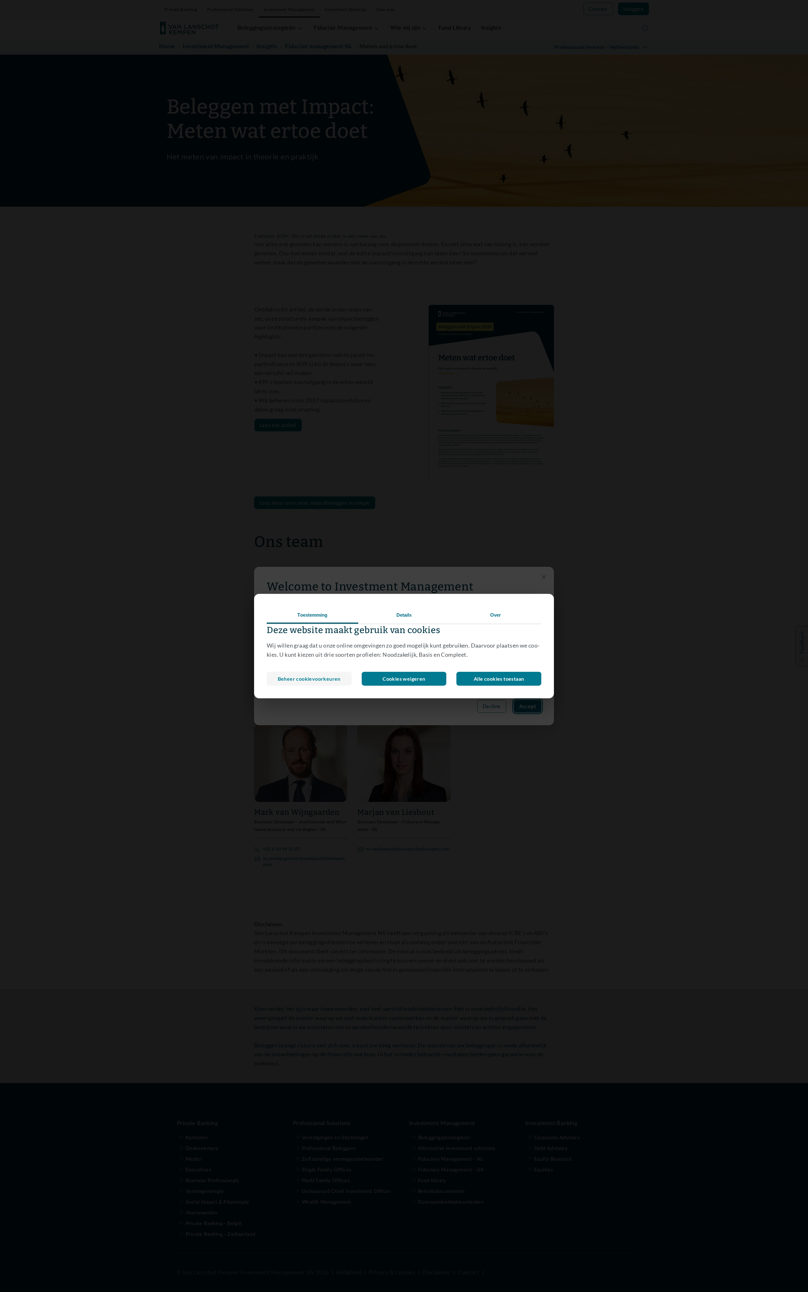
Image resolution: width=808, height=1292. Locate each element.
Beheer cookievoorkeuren (309, 678)
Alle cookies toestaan (499, 678)
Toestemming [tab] (312, 615)
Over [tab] (495, 615)
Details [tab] (404, 615)
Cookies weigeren (404, 678)
